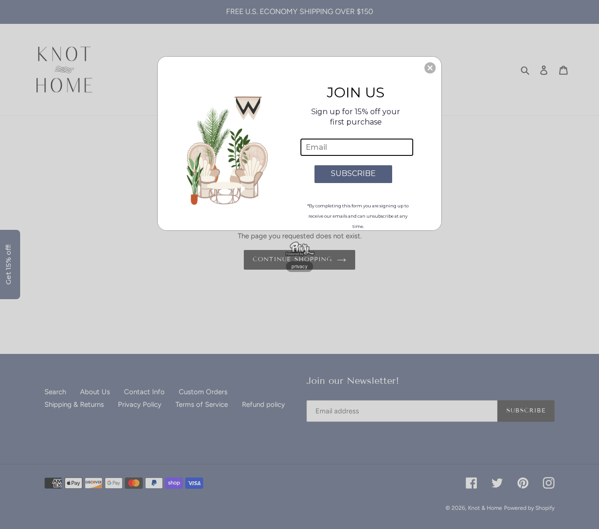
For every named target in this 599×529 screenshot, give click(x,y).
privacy (299, 266)
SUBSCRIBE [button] (353, 173)
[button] (430, 67)
